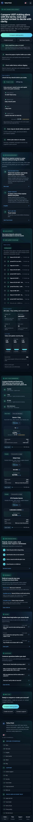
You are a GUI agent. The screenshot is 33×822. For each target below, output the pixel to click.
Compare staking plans (16, 35)
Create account (8, 40)
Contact (20, 818)
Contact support (21, 711)
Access (28, 818)
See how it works (25, 40)
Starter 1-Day (16, 417)
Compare (13, 818)
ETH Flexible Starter (16, 498)
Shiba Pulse (16, 458)
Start (5, 818)
